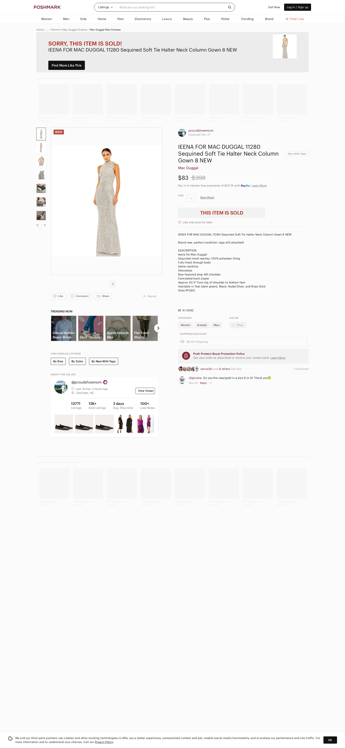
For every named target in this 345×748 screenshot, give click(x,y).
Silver (240, 325)
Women (185, 325)
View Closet (146, 390)
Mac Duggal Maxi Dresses (105, 29)
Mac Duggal (188, 168)
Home (40, 29)
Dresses (202, 325)
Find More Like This (66, 65)
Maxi (217, 325)
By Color (77, 361)
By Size (58, 361)
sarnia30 (206, 369)
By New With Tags (103, 361)
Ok (330, 740)
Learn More (259, 185)
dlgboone (195, 378)
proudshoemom (200, 130)
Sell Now (274, 7)
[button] (105, 7)
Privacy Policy (104, 742)
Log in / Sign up (297, 7)
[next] (113, 284)
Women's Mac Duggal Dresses (69, 29)
